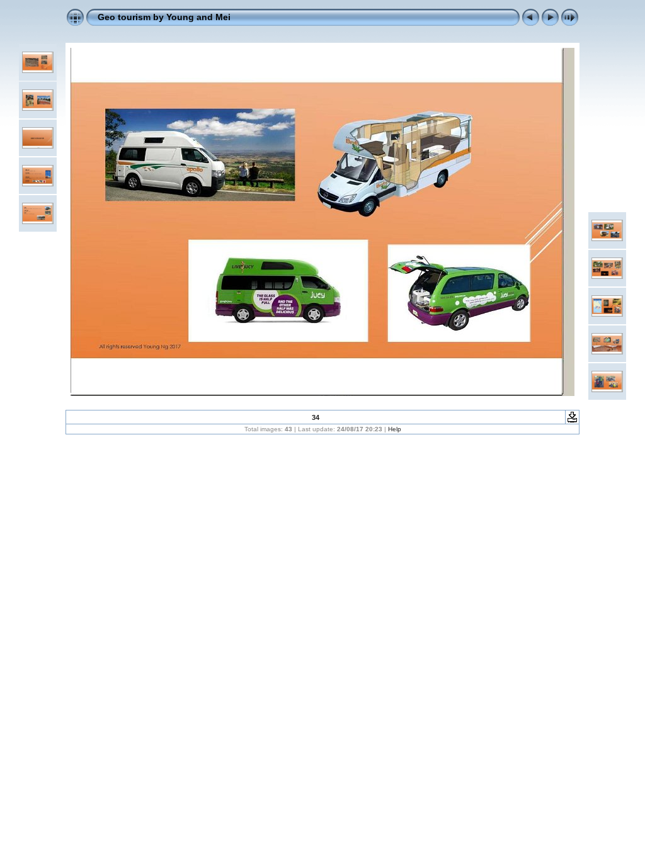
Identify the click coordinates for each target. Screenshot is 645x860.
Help (394, 429)
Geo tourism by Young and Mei (164, 17)
